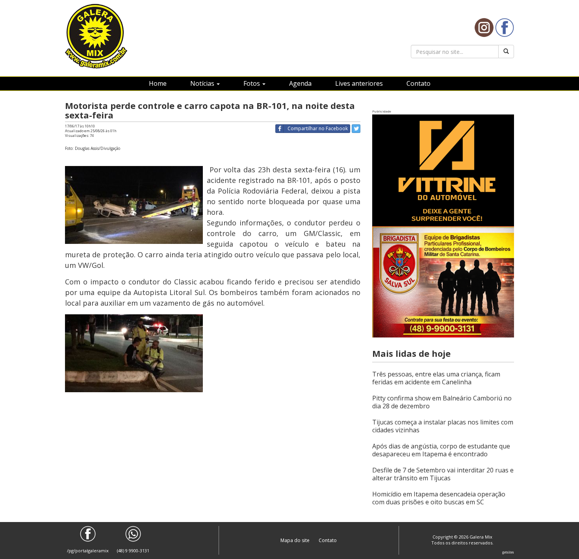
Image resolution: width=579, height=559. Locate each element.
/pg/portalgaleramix (88, 550)
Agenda (300, 83)
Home (158, 83)
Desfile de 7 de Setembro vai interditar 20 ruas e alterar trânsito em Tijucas (443, 474)
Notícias (203, 83)
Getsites (508, 552)
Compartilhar (318, 128)
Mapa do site (295, 540)
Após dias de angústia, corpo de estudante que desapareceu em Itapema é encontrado (441, 450)
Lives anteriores (359, 83)
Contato (418, 83)
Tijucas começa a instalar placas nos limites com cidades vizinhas (442, 426)
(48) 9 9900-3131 (133, 550)
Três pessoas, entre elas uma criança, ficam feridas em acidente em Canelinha (436, 378)
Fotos (252, 83)
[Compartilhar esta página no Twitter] (356, 128)
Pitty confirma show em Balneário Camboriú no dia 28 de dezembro (442, 402)
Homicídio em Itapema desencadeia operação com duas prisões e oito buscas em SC (438, 498)
